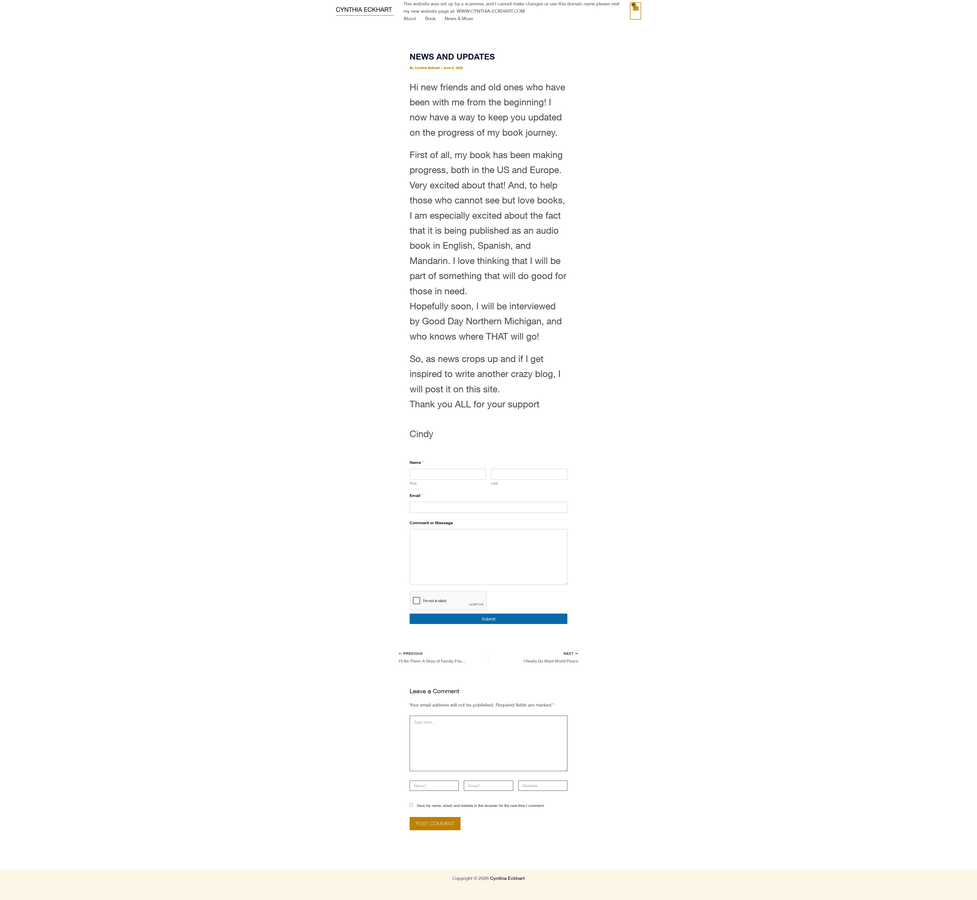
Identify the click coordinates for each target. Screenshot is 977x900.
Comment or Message (431, 522)
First (413, 483)
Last (494, 483)
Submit (488, 618)
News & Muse (459, 18)
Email (416, 495)
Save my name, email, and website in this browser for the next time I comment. (480, 805)
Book (430, 18)
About (410, 18)
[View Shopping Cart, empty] (635, 11)
